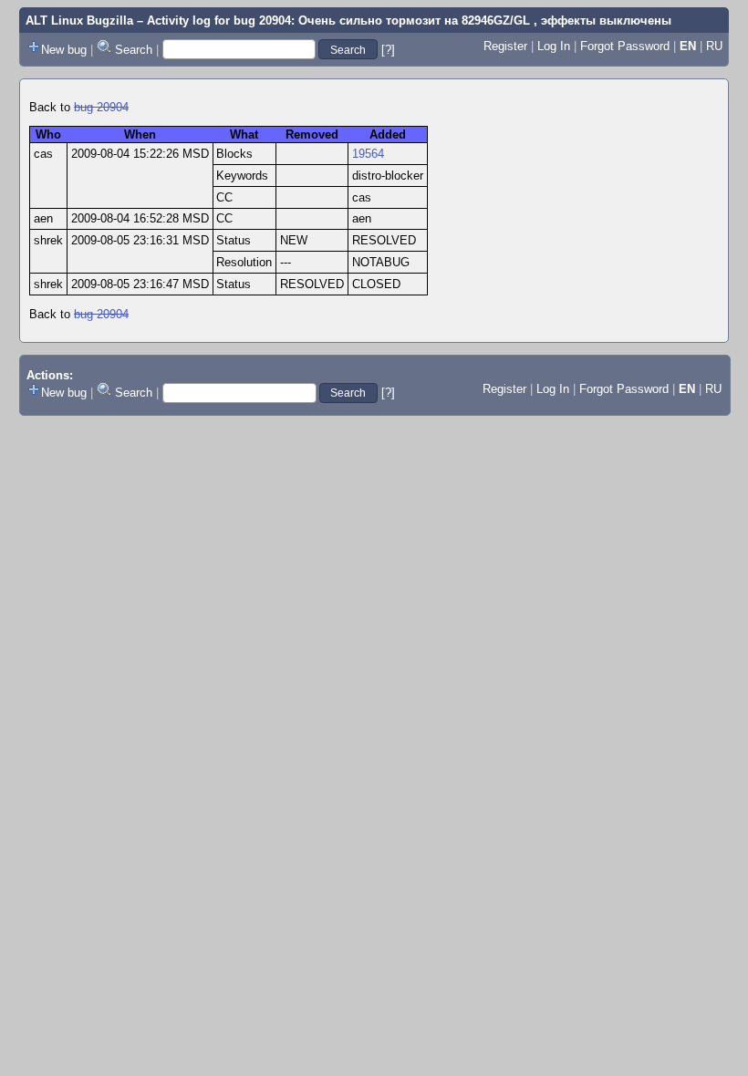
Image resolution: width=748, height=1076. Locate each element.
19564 (368, 153)
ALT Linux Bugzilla (79, 20)
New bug (64, 50)
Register (505, 46)
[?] (388, 50)
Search (133, 50)
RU (714, 46)
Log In (553, 46)
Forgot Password (625, 46)
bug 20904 (101, 107)
